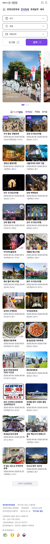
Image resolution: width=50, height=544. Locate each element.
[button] (22, 104)
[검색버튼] (46, 2)
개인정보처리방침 (9, 505)
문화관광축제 (13, 9)
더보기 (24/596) (25, 483)
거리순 (37, 112)
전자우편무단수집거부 (10, 511)
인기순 (44, 112)
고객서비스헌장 (36, 508)
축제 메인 (4, 9)
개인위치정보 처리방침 (10, 508)
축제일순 (29, 112)
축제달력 (34, 9)
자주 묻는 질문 (38, 511)
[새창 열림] (5, 535)
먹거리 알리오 (16, 112)
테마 (42, 9)
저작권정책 (25, 508)
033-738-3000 (13, 519)
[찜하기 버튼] (42, 2)
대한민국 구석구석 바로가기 (10, 3)
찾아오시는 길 (25, 511)
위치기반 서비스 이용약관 (26, 505)
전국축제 (25, 9)
